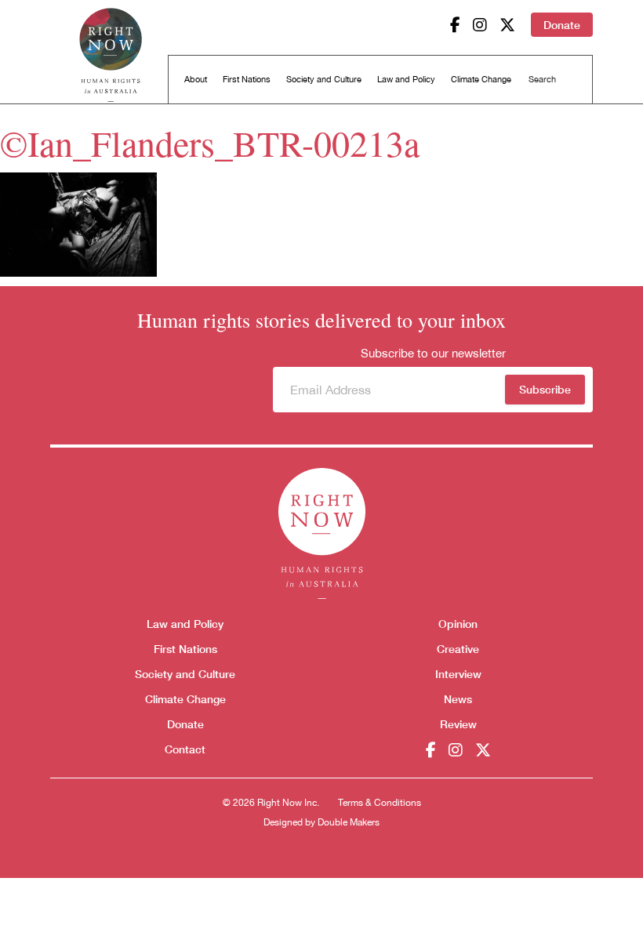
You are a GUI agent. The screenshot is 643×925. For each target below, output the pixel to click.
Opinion (458, 623)
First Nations (247, 79)
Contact (185, 749)
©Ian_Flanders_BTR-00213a (210, 142)
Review (458, 724)
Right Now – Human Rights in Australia (110, 55)
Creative (458, 648)
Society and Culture (323, 79)
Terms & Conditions (379, 802)
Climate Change (481, 79)
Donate (561, 24)
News (458, 699)
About (195, 79)
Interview (458, 673)
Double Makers (349, 822)
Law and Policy (406, 79)
